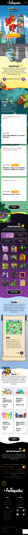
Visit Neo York (14, 35)
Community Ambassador (7, 511)
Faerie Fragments (7, 501)
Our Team (20, 499)
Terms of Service (14, 473)
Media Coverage (7, 514)
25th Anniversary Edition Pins (7, 400)
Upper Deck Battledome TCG (20, 424)
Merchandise (7, 516)
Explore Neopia (14, 292)
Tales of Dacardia (7, 502)
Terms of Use (4, 532)
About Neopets (20, 501)
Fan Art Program (7, 513)
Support (16, 527)
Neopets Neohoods (6, 423)
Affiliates (7, 509)
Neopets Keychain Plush (19, 400)
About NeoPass (20, 502)
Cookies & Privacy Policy (19, 528)
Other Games (7, 504)
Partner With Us (7, 519)
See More (14, 207)
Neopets (7, 499)
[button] (6, 79)
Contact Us (4, 530)
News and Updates (7, 517)
